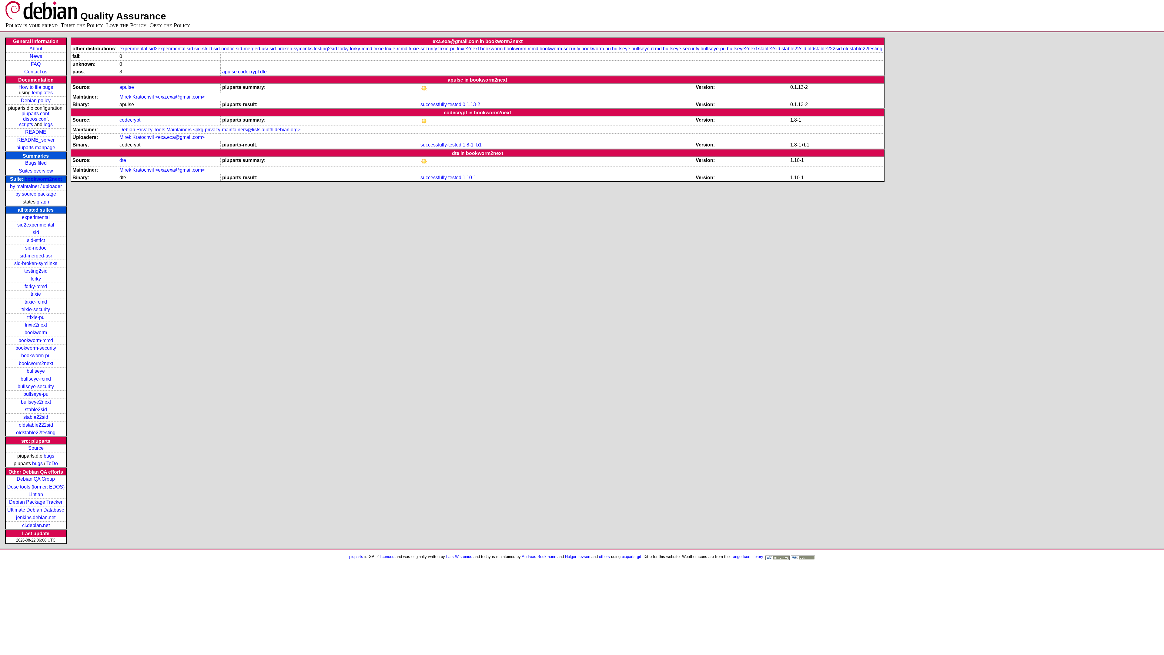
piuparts (356, 556)
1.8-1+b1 (472, 144)
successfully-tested (440, 104)
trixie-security (36, 309)
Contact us (35, 71)
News (36, 56)
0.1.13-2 (471, 104)
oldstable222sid (36, 425)
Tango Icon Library (747, 556)
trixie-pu (36, 317)
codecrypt (248, 71)
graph (43, 201)
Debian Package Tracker (35, 502)
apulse (229, 71)
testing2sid (36, 271)
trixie (36, 294)
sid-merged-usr (36, 255)
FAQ (36, 64)
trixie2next (36, 325)
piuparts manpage (35, 147)
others (604, 556)
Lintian (35, 494)
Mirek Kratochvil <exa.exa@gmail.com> (162, 96)
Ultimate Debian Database (35, 509)
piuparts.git (631, 556)
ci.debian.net (36, 525)
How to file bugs (35, 87)
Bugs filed (36, 163)
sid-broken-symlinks (35, 263)
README (35, 132)
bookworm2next (43, 179)
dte (263, 71)
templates (42, 92)
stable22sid (35, 417)
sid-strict (36, 240)
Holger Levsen (577, 556)
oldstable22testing (35, 432)
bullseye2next (36, 402)
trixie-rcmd (36, 301)
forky (36, 278)
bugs (49, 455)
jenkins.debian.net (35, 517)
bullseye (36, 371)
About (35, 48)
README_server (36, 140)
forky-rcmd (36, 286)
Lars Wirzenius (459, 556)
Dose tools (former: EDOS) (36, 486)
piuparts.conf (35, 113)
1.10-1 (469, 177)
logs (48, 124)
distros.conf (35, 119)
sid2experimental (35, 224)
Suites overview (36, 170)
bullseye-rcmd (36, 378)
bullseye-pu (35, 394)
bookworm (36, 332)
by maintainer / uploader (36, 186)
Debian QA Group (36, 479)
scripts (26, 124)
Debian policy (36, 100)
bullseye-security (36, 386)
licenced (387, 556)
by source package (35, 193)
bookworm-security (35, 348)
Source (36, 448)
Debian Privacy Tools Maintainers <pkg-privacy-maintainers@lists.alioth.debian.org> (209, 129)
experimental (36, 217)
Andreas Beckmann (539, 556)
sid (36, 232)
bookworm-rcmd (35, 340)
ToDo (52, 463)
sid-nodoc (35, 247)
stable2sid (36, 409)
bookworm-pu (36, 355)
